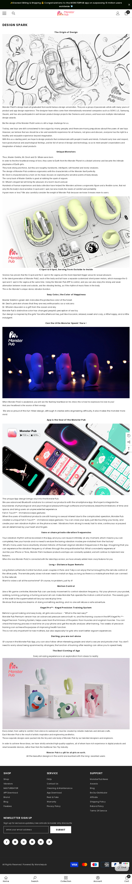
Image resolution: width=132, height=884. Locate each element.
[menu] (4, 13)
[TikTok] (32, 842)
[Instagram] (15, 842)
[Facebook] (7, 842)
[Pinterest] (24, 842)
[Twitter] (49, 842)
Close (129, 5)
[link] (34, 879)
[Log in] (118, 13)
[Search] (13, 13)
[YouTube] (41, 842)
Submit (61, 829)
